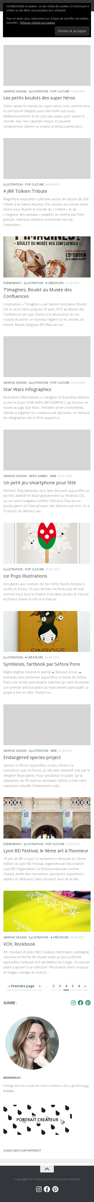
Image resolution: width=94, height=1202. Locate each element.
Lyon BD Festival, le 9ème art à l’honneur (45, 851)
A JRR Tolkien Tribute (25, 191)
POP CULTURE (60, 91)
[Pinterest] (88, 1002)
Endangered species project (32, 757)
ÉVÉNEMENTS (12, 283)
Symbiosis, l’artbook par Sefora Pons (41, 664)
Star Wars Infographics (27, 389)
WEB (53, 476)
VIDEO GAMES (38, 476)
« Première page (21, 986)
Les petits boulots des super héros (39, 98)
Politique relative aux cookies (37, 23)
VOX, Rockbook (19, 944)
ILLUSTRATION (38, 91)
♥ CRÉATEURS (55, 283)
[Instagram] (73, 1002)
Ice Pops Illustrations (25, 576)
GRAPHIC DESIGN (14, 91)
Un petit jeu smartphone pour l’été (39, 483)
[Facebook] (80, 1002)
